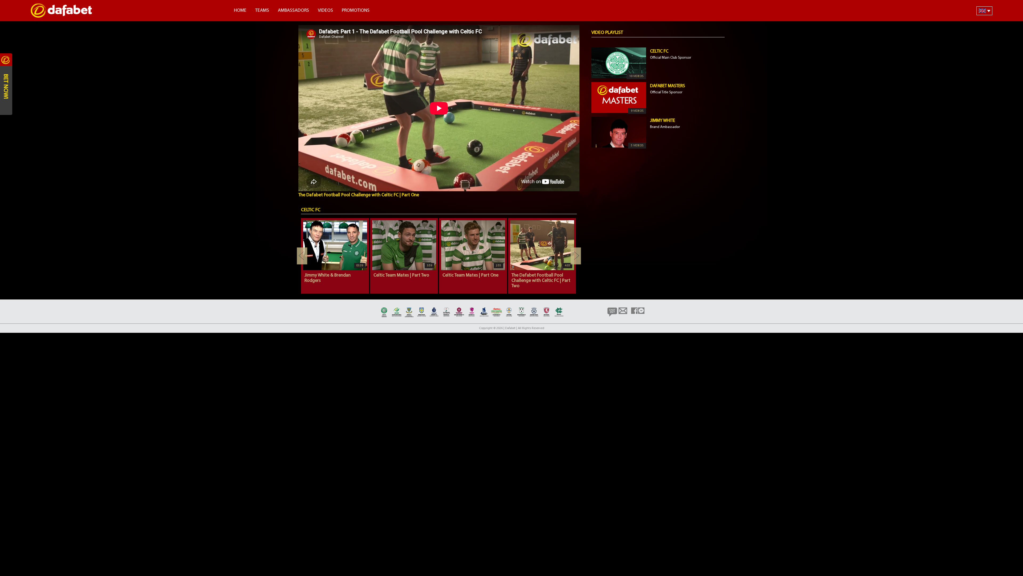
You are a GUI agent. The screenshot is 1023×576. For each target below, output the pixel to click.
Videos (325, 10)
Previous (302, 256)
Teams (262, 10)
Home (240, 10)
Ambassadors (293, 10)
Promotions (356, 10)
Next (575, 256)
